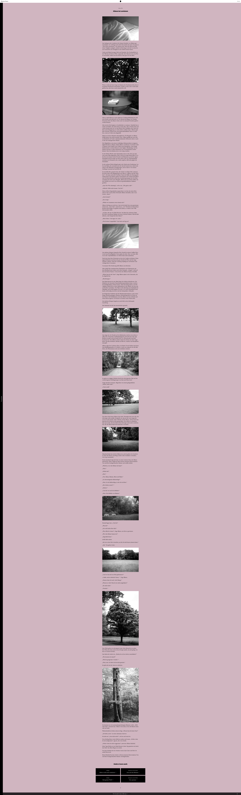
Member (238, 1)
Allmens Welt (120, 8)
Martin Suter (4, 1)
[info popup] (120, 1)
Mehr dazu (124, 793)
